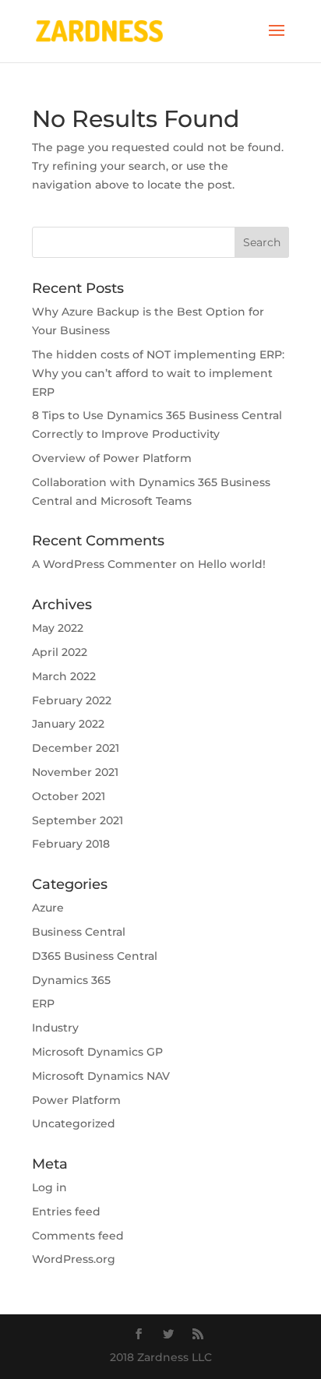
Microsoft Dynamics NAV (101, 1076)
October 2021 (68, 796)
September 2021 (77, 820)
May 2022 (57, 628)
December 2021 (75, 748)
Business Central (78, 932)
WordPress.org (73, 1259)
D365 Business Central (94, 956)
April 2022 (59, 652)
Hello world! (232, 564)
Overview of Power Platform (112, 458)
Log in (49, 1187)
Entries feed (66, 1211)
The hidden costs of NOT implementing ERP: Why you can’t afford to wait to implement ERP (158, 373)
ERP (43, 1003)
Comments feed (78, 1236)
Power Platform (76, 1100)
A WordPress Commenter (104, 564)
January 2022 (68, 724)
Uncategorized (73, 1123)
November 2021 (75, 772)
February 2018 (71, 844)
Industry (55, 1028)
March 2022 (64, 676)
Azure (48, 908)
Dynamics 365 (71, 980)
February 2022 (71, 700)
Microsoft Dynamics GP (97, 1052)
